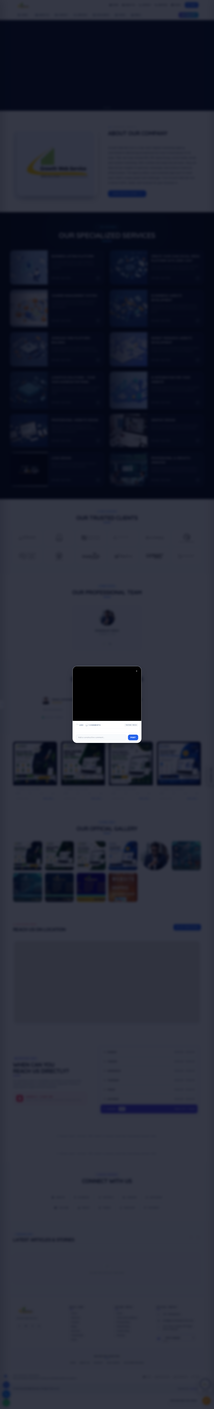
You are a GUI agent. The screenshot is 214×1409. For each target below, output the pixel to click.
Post (133, 737)
